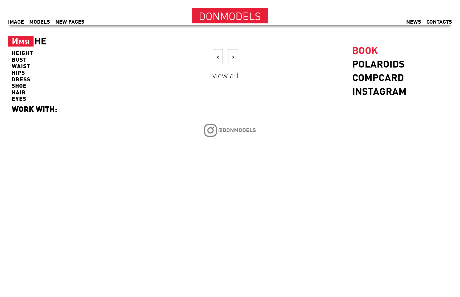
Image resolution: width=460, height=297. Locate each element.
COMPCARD (378, 77)
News (413, 21)
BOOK (365, 50)
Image (16, 21)
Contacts (439, 21)
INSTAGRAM (379, 91)
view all (225, 75)
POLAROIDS (378, 63)
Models (39, 21)
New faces (69, 21)
